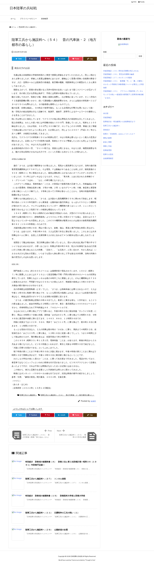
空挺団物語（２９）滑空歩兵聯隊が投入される (121, 71)
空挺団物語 (107, 117)
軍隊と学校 (107, 146)
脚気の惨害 (107, 138)
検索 (105, 52)
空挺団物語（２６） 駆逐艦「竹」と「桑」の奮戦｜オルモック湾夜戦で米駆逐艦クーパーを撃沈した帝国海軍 (123, 84)
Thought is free (90, 560)
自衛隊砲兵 (124, 44)
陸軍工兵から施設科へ (29, 27)
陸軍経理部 (107, 150)
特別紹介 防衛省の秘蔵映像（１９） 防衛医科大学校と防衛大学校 (55, 495)
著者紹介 (106, 130)
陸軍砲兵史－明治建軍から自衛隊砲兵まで (119, 121)
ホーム (13, 27)
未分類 (105, 113)
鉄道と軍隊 (107, 142)
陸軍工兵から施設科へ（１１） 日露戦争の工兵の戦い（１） (52, 512)
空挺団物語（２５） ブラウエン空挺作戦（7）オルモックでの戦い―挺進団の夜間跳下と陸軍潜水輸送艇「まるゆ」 (123, 94)
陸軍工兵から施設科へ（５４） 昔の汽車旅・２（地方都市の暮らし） (67, 395)
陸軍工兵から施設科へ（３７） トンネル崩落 (45, 478)
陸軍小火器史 (108, 154)
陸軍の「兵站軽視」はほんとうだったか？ (119, 134)
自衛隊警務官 (108, 158)
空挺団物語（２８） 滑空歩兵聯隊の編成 (118, 74)
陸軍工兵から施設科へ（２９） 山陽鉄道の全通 (46, 529)
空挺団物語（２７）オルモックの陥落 (117, 78)
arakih (93, 401)
